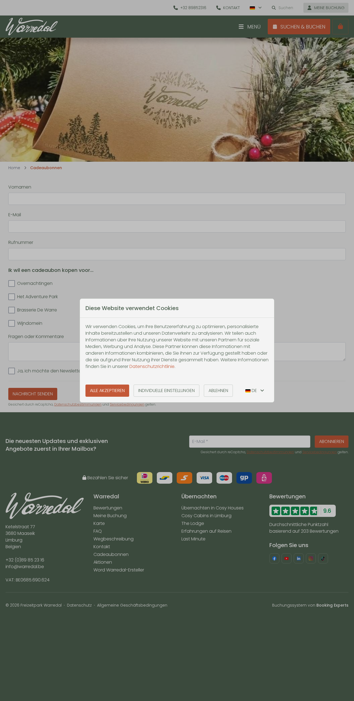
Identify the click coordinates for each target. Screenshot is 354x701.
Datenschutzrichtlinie (152, 366)
